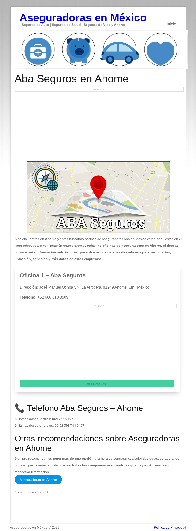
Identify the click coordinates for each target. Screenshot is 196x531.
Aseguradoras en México (83, 15)
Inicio (171, 24)
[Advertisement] (98, 125)
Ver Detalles (96, 384)
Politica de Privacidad (170, 527)
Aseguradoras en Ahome (38, 479)
